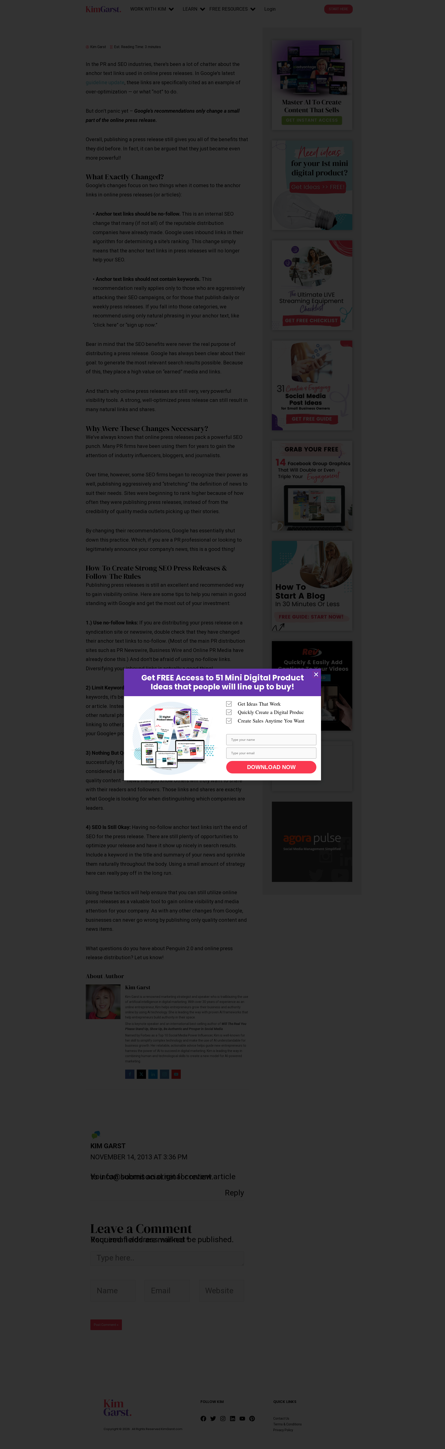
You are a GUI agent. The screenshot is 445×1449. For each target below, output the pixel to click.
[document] (222, 724)
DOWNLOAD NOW (271, 767)
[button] (316, 674)
